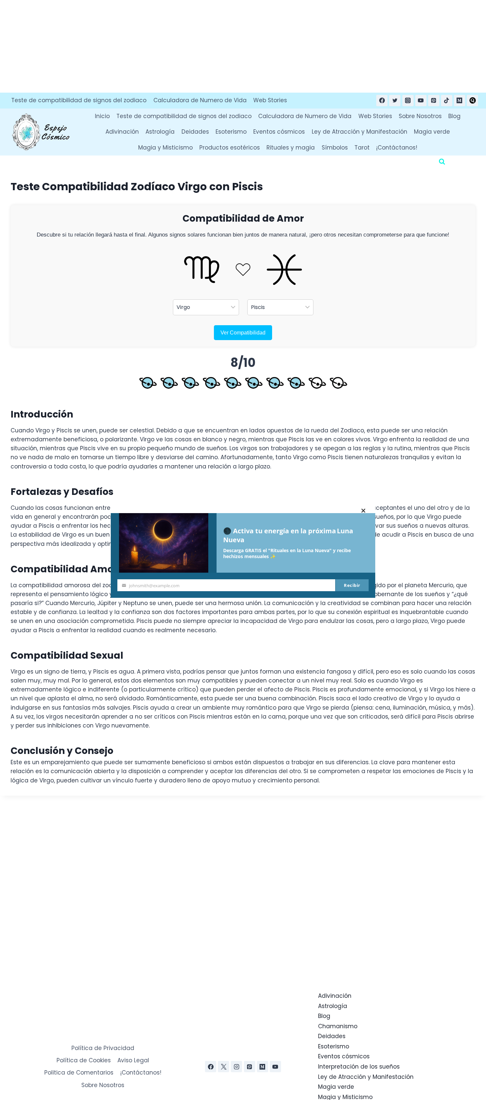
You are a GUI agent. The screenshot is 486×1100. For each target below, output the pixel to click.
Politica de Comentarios (78, 1073)
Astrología (160, 132)
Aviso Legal (133, 1060)
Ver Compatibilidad (243, 332)
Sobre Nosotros (420, 116)
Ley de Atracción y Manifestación (359, 132)
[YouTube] (420, 100)
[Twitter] (394, 100)
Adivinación (122, 132)
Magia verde (432, 132)
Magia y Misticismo (165, 148)
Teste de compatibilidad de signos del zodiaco (78, 100)
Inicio (102, 116)
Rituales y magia (290, 148)
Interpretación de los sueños (359, 1067)
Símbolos (335, 148)
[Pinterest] (433, 100)
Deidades (195, 132)
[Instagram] (408, 100)
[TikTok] (446, 100)
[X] (223, 1066)
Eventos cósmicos (279, 132)
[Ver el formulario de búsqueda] (442, 161)
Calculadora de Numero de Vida (200, 100)
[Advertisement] (198, 46)
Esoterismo (231, 132)
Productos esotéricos (229, 148)
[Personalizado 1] (472, 100)
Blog (454, 116)
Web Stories (270, 100)
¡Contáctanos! (396, 148)
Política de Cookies (84, 1060)
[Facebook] (381, 100)
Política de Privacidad (102, 1048)
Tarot (362, 148)
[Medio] (459, 100)
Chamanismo (337, 1026)
